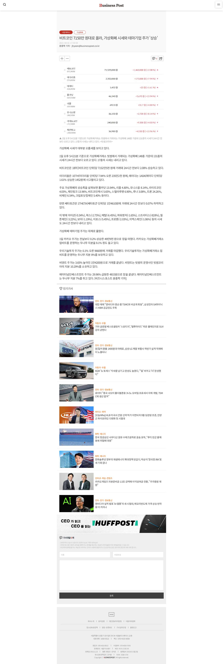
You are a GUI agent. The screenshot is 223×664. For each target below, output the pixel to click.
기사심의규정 (121, 627)
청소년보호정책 (92, 627)
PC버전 (111, 614)
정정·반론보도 (107, 627)
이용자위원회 (130, 621)
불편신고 (133, 627)
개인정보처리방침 (115, 621)
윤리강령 (101, 621)
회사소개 (91, 621)
